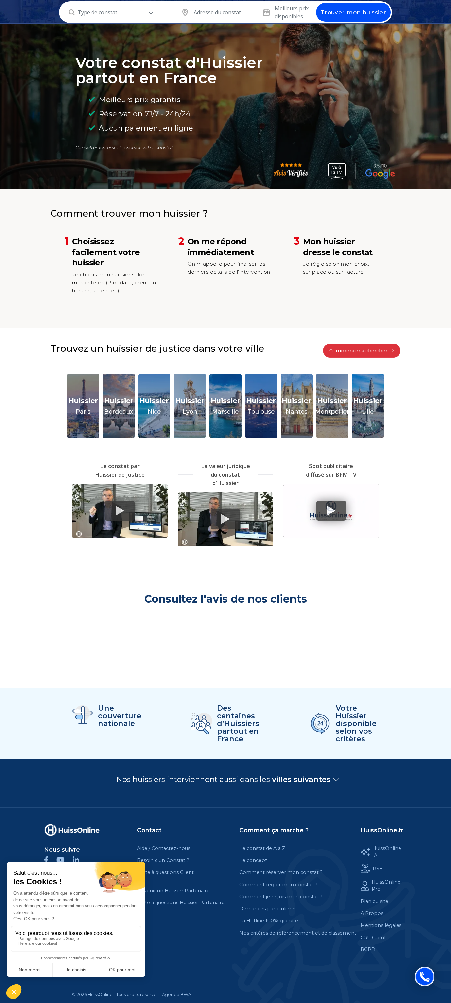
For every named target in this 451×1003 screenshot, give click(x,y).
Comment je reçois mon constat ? (280, 897)
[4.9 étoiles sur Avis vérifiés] (291, 171)
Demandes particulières (267, 909)
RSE (378, 869)
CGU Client (373, 938)
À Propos (372, 913)
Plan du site (374, 901)
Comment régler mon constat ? (278, 885)
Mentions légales (381, 925)
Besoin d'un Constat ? (163, 860)
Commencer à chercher (359, 351)
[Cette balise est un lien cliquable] (72, 830)
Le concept (253, 860)
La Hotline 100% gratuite (268, 921)
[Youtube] (64, 859)
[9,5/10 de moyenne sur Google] (380, 171)
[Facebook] (50, 859)
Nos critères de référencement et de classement (297, 933)
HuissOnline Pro (386, 885)
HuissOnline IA (386, 852)
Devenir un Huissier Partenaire (173, 891)
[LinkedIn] (79, 859)
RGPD (368, 949)
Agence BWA (176, 994)
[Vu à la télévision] (337, 171)
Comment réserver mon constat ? (281, 872)
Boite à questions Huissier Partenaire (181, 902)
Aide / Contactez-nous (163, 848)
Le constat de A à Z (262, 848)
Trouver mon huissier (353, 12)
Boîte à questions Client (165, 872)
